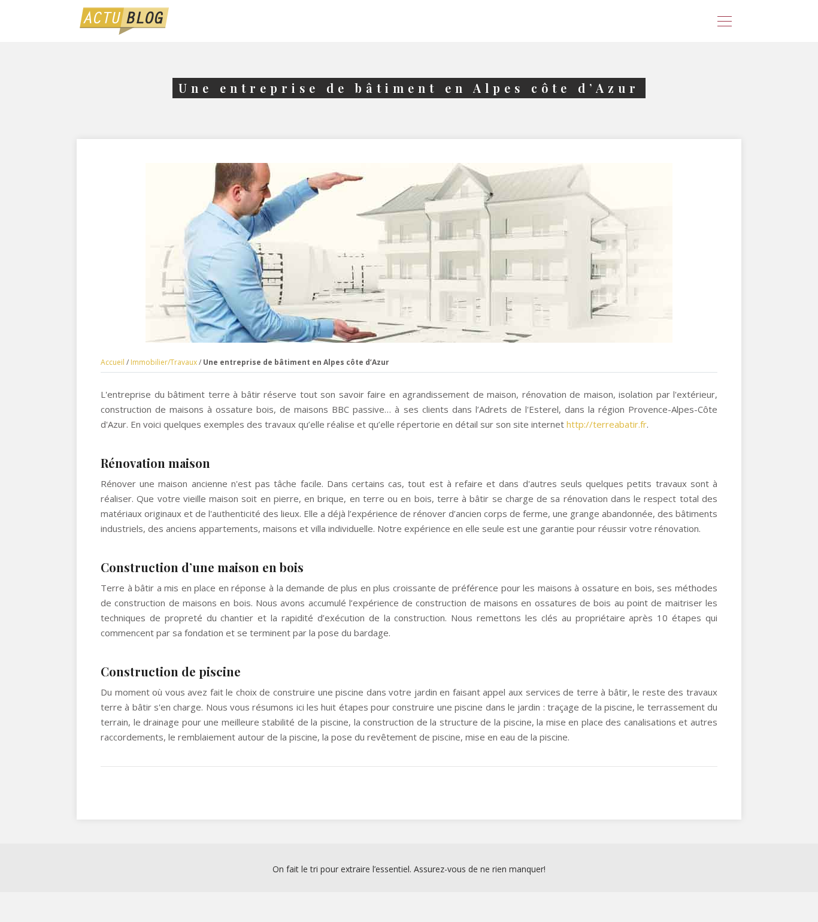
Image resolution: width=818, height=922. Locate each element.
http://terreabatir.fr (606, 424)
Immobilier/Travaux (164, 362)
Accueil (113, 362)
